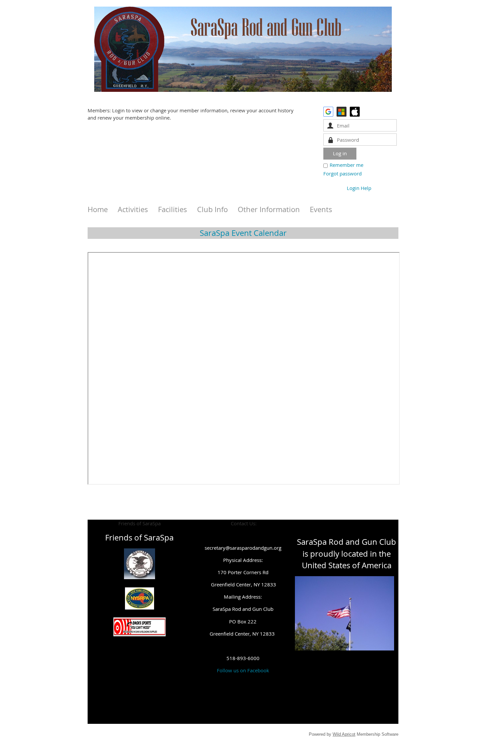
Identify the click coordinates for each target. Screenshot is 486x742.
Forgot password (342, 173)
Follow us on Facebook (243, 670)
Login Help (359, 188)
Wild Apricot (344, 734)
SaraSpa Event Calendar (243, 233)
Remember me (346, 165)
